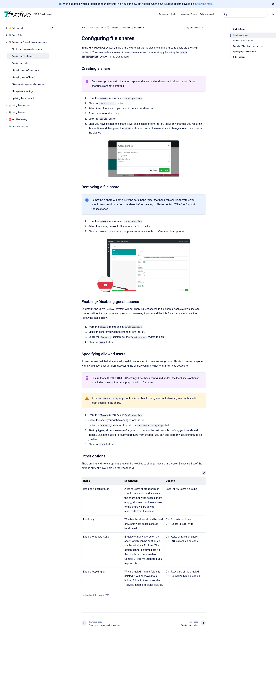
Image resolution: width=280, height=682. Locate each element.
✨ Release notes (17, 28)
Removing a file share (243, 40)
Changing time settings (22, 91)
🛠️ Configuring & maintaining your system (28, 42)
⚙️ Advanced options (18, 126)
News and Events (189, 14)
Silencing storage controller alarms (28, 84)
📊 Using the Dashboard (20, 105)
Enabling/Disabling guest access (248, 46)
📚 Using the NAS (17, 112)
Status (174, 14)
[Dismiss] (273, 4)
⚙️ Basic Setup (16, 35)
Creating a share (240, 35)
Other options (239, 57)
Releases (163, 14)
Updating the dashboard (23, 98)
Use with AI (195, 27)
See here (137, 382)
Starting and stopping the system (27, 49)
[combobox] (244, 14)
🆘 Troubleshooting (18, 119)
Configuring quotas (20, 63)
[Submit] (225, 14)
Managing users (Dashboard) (25, 70)
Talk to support (207, 14)
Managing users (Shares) (23, 77)
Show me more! (204, 3)
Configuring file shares (22, 56)
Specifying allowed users (244, 51)
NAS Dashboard (43, 14)
